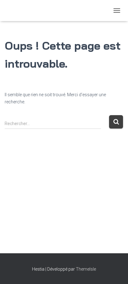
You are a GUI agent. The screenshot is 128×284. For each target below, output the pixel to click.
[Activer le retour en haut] (116, 271)
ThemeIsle (86, 269)
